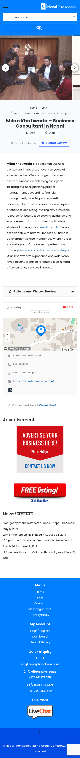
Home (33, 107)
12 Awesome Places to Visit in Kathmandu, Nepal (34, 552)
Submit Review (56, 143)
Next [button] (74, 67)
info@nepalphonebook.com (39, 664)
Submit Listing (40, 642)
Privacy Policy (40, 615)
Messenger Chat (40, 609)
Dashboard (40, 636)
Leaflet (69, 350)
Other (44, 107)
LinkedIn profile (49, 227)
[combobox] (40, 17)
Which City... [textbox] (22, 17)
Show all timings (41, 312)
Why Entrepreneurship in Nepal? (23, 535)
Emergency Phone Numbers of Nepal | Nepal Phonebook (39, 523)
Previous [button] (5, 67)
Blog (40, 597)
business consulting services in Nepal (43, 250)
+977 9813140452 (40, 691)
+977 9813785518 (40, 677)
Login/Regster (40, 631)
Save (32, 132)
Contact (40, 603)
